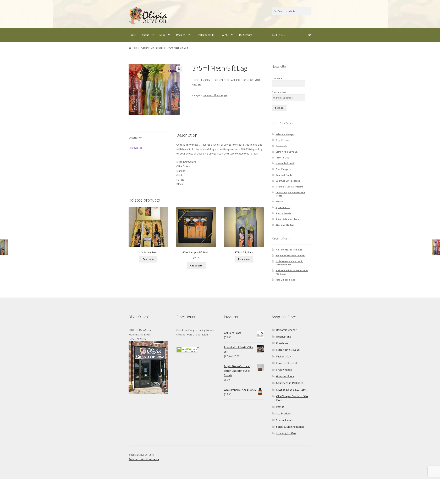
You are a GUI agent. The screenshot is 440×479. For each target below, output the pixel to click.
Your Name (277, 78)
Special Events (283, 213)
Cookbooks (281, 145)
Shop (163, 35)
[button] (179, 69)
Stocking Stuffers (285, 224)
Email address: (279, 92)
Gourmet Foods (284, 174)
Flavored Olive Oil (285, 163)
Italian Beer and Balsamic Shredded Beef (289, 263)
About (145, 35)
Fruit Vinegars (283, 169)
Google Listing (197, 330)
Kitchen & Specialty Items (289, 186)
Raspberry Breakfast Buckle (290, 255)
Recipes (180, 35)
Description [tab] (135, 137)
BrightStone (282, 140)
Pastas (279, 201)
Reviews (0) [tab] (135, 147)
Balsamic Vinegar (285, 134)
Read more (148, 259)
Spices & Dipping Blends (288, 219)
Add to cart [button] (196, 265)
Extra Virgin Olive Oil (287, 151)
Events (225, 35)
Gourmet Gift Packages (153, 47)
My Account (245, 35)
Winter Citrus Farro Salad (289, 249)
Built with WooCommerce (144, 459)
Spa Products (283, 207)
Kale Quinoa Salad (285, 279)
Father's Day (282, 157)
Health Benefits (205, 35)
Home (132, 35)
